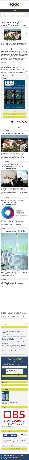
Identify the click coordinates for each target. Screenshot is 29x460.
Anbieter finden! (15, 448)
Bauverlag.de (4, 458)
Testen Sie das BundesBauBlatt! (9, 402)
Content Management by (7, 457)
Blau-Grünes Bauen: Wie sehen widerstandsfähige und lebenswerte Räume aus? (13, 335)
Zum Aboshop (5, 403)
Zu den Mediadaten (6, 426)
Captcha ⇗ (20, 373)
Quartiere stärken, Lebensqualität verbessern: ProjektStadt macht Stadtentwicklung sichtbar (13, 331)
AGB (8, 455)
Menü (15, 10)
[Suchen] (26, 14)
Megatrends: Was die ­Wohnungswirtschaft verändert (12, 283)
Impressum (20, 455)
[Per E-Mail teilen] (23, 121)
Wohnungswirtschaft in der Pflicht (13, 231)
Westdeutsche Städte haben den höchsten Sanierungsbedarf (12, 339)
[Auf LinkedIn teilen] (20, 122)
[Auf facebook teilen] (12, 122)
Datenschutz (13, 455)
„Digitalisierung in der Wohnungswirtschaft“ (9, 203)
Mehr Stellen (14, 385)
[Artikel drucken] (26, 121)
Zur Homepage (5, 428)
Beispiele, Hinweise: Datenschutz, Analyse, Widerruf (12, 378)
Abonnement (14, 114)
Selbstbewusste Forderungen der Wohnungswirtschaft (12, 167)
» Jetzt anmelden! (14, 375)
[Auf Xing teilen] (17, 122)
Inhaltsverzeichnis (14, 117)
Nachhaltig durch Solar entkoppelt (13, 133)
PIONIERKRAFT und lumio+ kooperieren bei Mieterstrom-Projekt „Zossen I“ (14, 349)
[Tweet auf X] (15, 122)
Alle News (4, 353)
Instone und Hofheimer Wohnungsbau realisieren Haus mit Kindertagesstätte (14, 346)
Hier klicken (16, 371)
